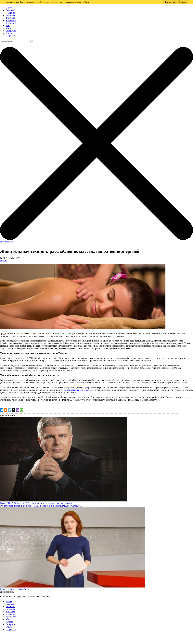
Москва (9, 28)
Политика (10, 13)
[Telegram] (9, 410)
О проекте (11, 35)
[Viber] (17, 410)
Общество (10, 15)
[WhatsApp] (21, 410)
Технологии (11, 23)
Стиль (9, 33)
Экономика (11, 10)
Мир (8, 25)
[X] (13, 410)
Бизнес (9, 7)
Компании (11, 20)
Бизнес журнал (7, 241)
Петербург (11, 30)
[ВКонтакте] (1, 410)
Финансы (10, 18)
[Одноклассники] (5, 410)
